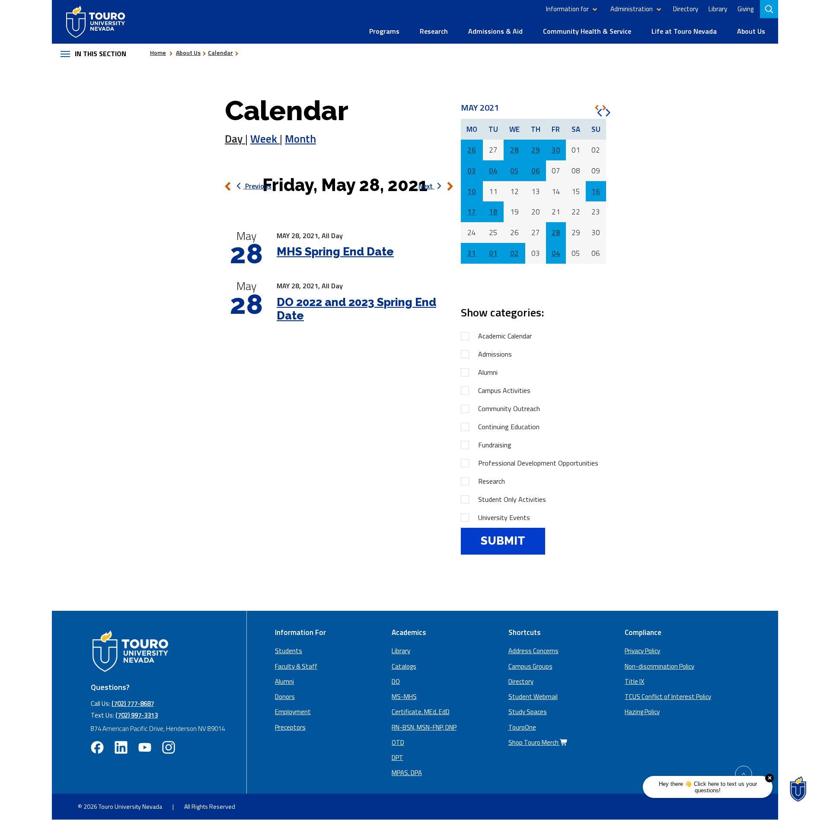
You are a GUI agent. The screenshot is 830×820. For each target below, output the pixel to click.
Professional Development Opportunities (538, 463)
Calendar (220, 52)
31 (471, 253)
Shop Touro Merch (534, 742)
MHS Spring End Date (335, 251)
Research (434, 31)
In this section (100, 53)
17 (471, 211)
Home (158, 52)
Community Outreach (509, 408)
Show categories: (502, 312)
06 (535, 170)
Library (718, 9)
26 (471, 150)
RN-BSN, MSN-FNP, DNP (424, 727)
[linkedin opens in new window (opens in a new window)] (121, 747)
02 (514, 253)
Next (426, 186)
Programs (384, 31)
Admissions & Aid (495, 31)
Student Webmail (533, 697)
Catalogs (404, 666)
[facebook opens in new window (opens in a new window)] (97, 747)
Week (265, 139)
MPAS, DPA (407, 773)
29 (535, 150)
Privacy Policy (642, 651)
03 (471, 170)
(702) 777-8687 (133, 703)
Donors (285, 697)
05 (514, 170)
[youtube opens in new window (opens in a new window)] (144, 747)
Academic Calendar (505, 336)
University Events (504, 517)
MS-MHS (404, 697)
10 (471, 191)
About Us (751, 31)
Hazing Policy (642, 712)
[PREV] (597, 107)
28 (514, 150)
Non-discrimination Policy (659, 666)
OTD (398, 742)
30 (556, 150)
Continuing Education (509, 426)
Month (300, 139)
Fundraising (494, 445)
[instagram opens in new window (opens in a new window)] (168, 747)
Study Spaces (527, 712)
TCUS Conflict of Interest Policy (668, 697)
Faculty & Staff (296, 666)
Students (288, 651)
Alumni (488, 372)
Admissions (495, 354)
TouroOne (522, 727)
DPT (397, 758)
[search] (770, 9)
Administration (631, 9)
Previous (257, 186)
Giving (745, 9)
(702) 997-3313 (136, 715)
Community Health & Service (587, 31)
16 (595, 191)
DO (396, 681)
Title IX (634, 681)
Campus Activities (504, 390)
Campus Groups (530, 666)
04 (493, 170)
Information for (567, 9)
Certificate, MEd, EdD (421, 712)
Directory (685, 9)
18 (493, 211)
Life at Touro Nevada (684, 31)
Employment (293, 712)
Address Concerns (533, 651)
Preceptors (290, 727)
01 (493, 253)
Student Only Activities (512, 499)
